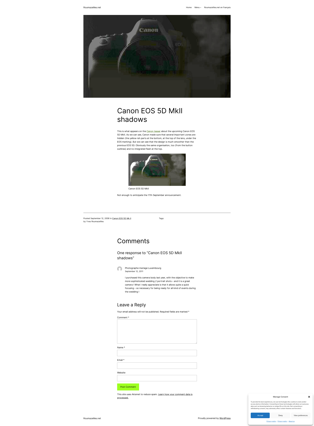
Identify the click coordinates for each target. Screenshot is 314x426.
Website (121, 372)
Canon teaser (154, 131)
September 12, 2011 (134, 271)
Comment (123, 317)
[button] (309, 397)
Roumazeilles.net (92, 7)
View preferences (301, 415)
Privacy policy (271, 421)
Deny (280, 415)
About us (292, 421)
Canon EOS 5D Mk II (121, 218)
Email (120, 360)
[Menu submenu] (200, 7)
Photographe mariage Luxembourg (143, 268)
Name (121, 347)
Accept (260, 415)
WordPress (225, 418)
